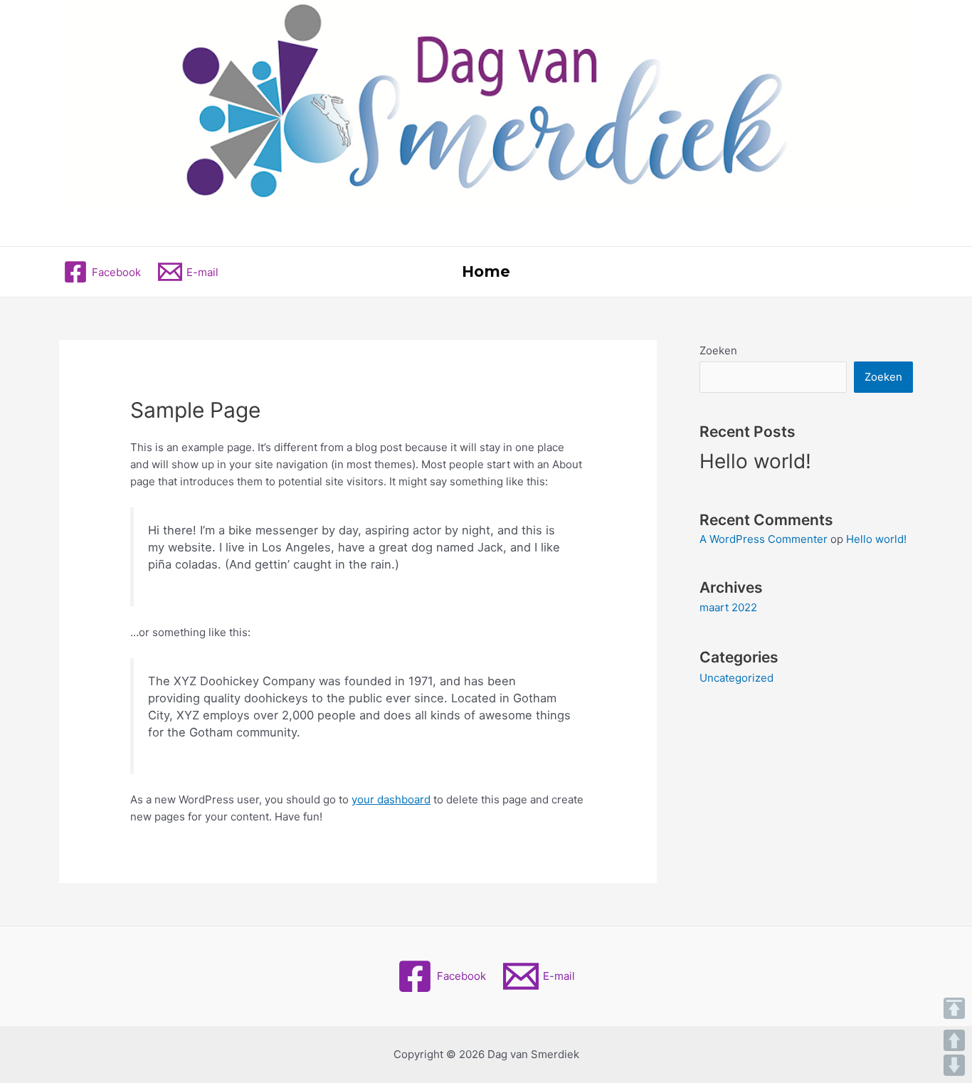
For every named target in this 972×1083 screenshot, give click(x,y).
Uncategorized (736, 678)
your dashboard (391, 799)
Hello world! (755, 461)
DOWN (954, 1065)
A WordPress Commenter (763, 539)
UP (954, 1040)
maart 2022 (728, 607)
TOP (954, 1008)
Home (486, 271)
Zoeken (718, 350)
